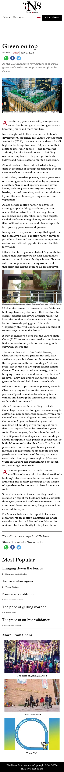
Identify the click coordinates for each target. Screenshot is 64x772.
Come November (32, 714)
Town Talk (32, 753)
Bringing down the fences (22, 568)
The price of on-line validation (26, 620)
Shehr (16, 52)
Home (6, 17)
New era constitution (19, 594)
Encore (17, 17)
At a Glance (52, 17)
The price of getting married (24, 607)
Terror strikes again (17, 581)
